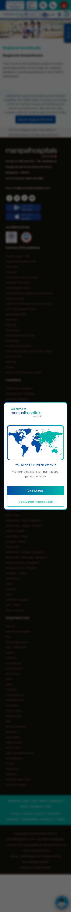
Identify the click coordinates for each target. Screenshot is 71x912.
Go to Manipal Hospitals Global (36, 501)
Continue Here (35, 490)
